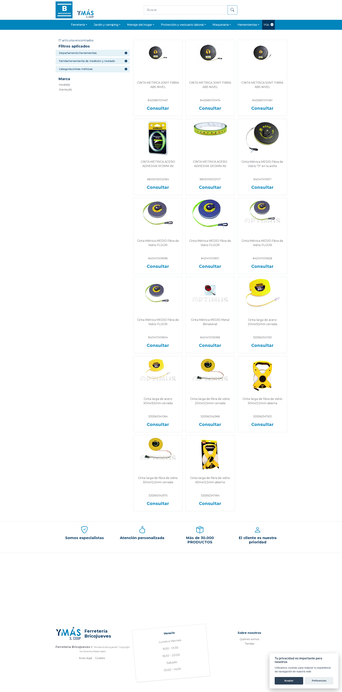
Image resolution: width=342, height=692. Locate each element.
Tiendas (249, 643)
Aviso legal (85, 658)
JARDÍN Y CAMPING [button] (106, 24)
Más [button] (266, 24)
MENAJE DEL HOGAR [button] (139, 24)
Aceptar (288, 680)
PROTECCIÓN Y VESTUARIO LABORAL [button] (182, 24)
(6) (64, 84)
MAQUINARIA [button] (221, 24)
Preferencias (319, 680)
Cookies (100, 658)
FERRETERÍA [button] (78, 24)
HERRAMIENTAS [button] (247, 24)
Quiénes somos (249, 639)
